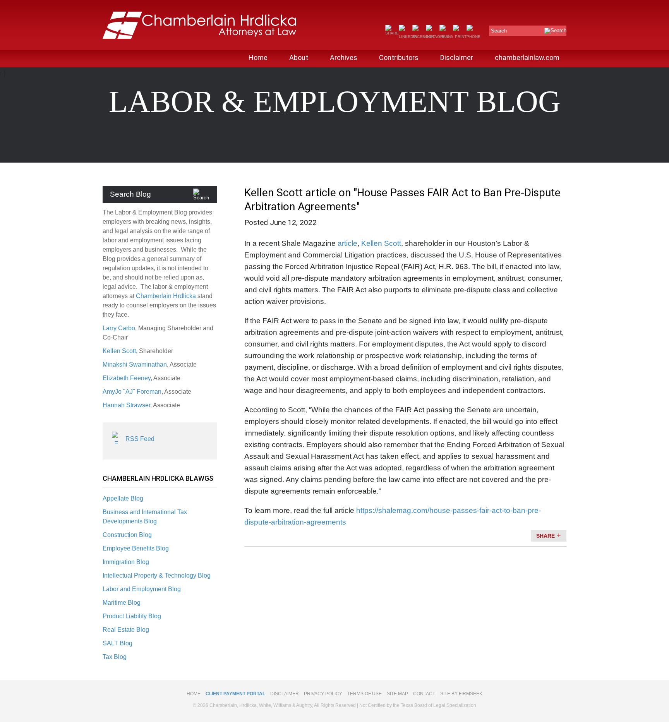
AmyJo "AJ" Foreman (132, 391)
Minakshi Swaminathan (135, 364)
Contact (424, 693)
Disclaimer (456, 57)
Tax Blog (115, 656)
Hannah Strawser (126, 405)
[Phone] (473, 36)
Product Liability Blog (132, 616)
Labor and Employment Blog (142, 589)
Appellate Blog (123, 498)
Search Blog (130, 194)
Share (545, 536)
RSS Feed (139, 439)
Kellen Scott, (121, 351)
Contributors (399, 57)
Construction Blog (127, 535)
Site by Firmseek (461, 693)
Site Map (397, 693)
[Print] (460, 36)
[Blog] (446, 36)
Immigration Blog (126, 562)
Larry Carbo (119, 328)
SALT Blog (117, 643)
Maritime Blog (122, 602)
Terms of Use (364, 693)
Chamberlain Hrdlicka (166, 296)
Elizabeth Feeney (127, 378)
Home (258, 57)
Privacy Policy (323, 693)
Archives (343, 57)
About (298, 57)
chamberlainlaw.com (527, 57)
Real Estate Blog (126, 629)
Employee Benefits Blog (136, 548)
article (347, 243)
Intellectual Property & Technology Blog (157, 575)
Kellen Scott (381, 243)
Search (499, 31)
